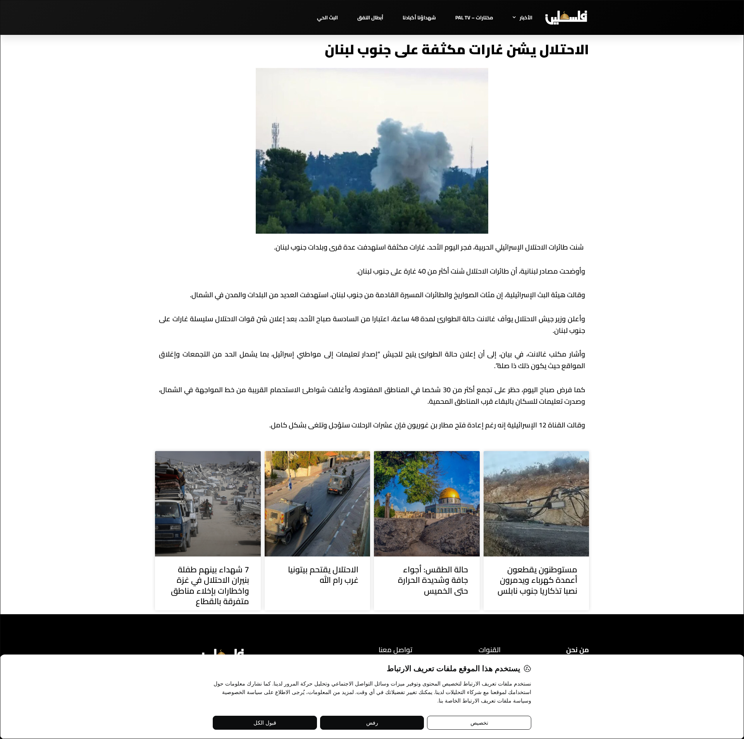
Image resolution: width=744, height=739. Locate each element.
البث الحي (327, 17)
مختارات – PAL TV (474, 17)
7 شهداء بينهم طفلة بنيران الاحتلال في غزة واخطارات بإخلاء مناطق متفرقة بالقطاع (210, 585)
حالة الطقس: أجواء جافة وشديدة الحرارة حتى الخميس (433, 580)
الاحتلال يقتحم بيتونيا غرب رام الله (323, 574)
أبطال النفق (370, 17)
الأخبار (526, 17)
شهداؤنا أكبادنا (419, 17)
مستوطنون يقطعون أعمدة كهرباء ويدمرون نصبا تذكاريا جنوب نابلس (537, 580)
